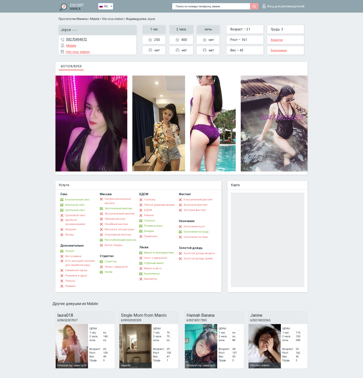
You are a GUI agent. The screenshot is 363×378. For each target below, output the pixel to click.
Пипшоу (70, 280)
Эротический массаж (118, 208)
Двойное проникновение (75, 222)
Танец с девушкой (116, 266)
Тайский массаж (115, 218)
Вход (285, 6)
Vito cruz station (113, 19)
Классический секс (77, 199)
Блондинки (279, 50)
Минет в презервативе (159, 252)
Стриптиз (111, 261)
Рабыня (149, 215)
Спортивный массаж (118, 234)
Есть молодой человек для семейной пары (80, 263)
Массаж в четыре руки (119, 229)
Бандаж (149, 231)
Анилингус (150, 278)
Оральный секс (75, 210)
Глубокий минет (154, 263)
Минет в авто (153, 268)
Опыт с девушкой (155, 257)
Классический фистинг (198, 199)
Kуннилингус (152, 273)
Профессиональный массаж (118, 201)
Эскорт (70, 250)
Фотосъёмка (73, 256)
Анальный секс (75, 204)
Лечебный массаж (116, 224)
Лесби (108, 271)
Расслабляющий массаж (120, 239)
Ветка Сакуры (113, 245)
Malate (94, 19)
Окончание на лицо (196, 236)
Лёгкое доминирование (159, 204)
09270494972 (76, 39)
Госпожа (149, 199)
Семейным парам (76, 270)
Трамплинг (151, 236)
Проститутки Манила (73, 19)
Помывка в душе (76, 275)
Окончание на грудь (196, 231)
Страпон (149, 220)
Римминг (70, 286)
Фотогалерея (71, 66)
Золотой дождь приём (198, 258)
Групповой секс (75, 215)
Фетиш (69, 234)
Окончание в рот (194, 226)
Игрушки (70, 229)
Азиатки (277, 40)
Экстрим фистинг (195, 210)
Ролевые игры (153, 225)
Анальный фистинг (196, 204)
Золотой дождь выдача (199, 253)
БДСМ (148, 210)
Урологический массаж (120, 213)
